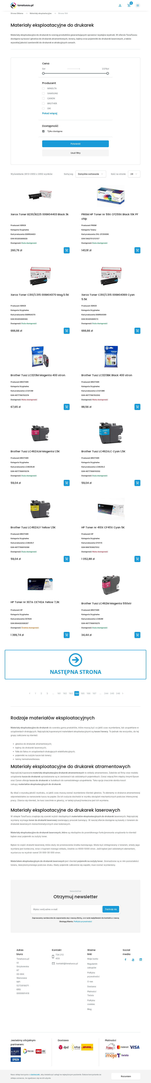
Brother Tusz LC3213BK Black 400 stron (106, 375)
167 (94, 693)
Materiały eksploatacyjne (40, 13)
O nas (90, 981)
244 (106, 693)
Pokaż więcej (49, 113)
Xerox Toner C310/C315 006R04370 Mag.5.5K (40, 295)
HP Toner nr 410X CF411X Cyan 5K (103, 527)
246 (118, 693)
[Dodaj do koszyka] (67, 250)
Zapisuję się (111, 909)
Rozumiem (126, 1076)
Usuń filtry (76, 153)
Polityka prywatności (83, 921)
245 (112, 693)
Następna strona (75, 671)
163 (71, 693)
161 (59, 693)
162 (65, 693)
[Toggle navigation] (137, 5)
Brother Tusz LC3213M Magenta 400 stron (38, 375)
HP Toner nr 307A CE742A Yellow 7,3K (35, 602)
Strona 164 (63, 13)
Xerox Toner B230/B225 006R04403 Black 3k (40, 214)
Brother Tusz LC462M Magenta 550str (106, 603)
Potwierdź (76, 143)
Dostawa (91, 986)
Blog (89, 1009)
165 (82, 693)
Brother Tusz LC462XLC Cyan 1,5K (103, 451)
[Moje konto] (120, 5)
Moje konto (92, 958)
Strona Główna (17, 13)
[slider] (43, 73)
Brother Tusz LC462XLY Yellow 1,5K (33, 527)
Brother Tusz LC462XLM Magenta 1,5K (35, 451)
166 (88, 693)
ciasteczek (35, 1074)
